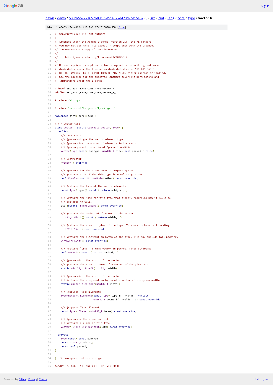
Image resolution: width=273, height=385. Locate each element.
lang (171, 18)
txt (257, 379)
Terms (43, 379)
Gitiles (22, 379)
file (122, 27)
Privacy (32, 379)
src (152, 18)
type (191, 18)
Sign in (265, 6)
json (266, 379)
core (181, 18)
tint (161, 18)
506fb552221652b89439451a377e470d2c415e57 (106, 18)
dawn (50, 18)
